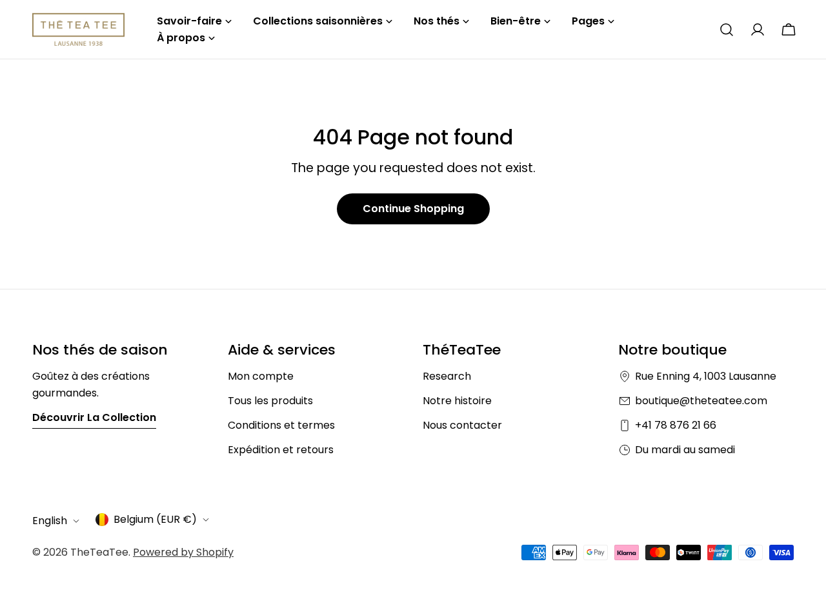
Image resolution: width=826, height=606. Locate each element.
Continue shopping (413, 208)
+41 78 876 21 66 (675, 425)
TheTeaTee (99, 552)
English (49, 520)
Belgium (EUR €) (155, 519)
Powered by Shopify (183, 552)
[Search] (727, 30)
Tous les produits (270, 400)
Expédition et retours (281, 449)
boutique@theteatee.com (701, 400)
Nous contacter (462, 425)
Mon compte (261, 376)
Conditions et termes (281, 425)
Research (447, 376)
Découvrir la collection (94, 417)
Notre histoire (457, 400)
